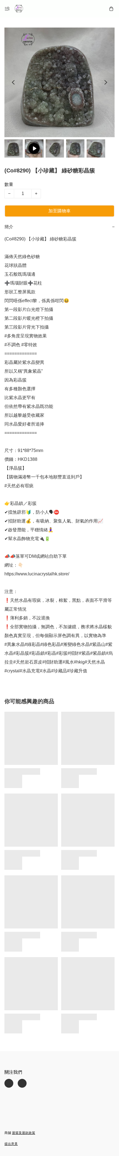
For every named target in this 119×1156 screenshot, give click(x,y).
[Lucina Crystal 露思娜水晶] (18, 8)
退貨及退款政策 (23, 1133)
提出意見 (11, 1144)
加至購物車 (59, 211)
